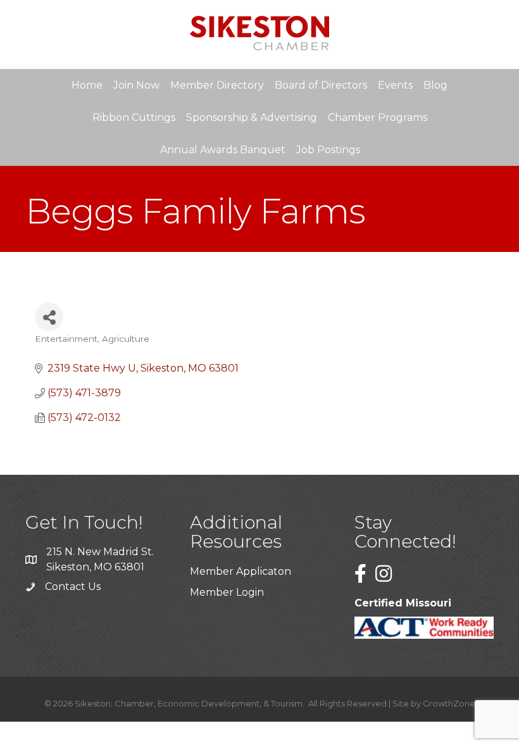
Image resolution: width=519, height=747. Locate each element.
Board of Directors (321, 85)
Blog (435, 85)
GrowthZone (449, 703)
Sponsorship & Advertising (251, 117)
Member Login (227, 592)
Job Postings (328, 150)
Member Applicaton (240, 571)
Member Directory (217, 85)
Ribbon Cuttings (133, 117)
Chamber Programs (377, 117)
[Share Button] (49, 317)
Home (87, 85)
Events (395, 85)
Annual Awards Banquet (222, 150)
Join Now (136, 85)
